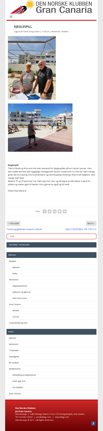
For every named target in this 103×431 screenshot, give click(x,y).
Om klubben (18, 387)
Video (15, 273)
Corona (16, 317)
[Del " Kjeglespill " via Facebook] (44, 211)
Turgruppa (14, 350)
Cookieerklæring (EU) (18, 323)
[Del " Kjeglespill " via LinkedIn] (54, 211)
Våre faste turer (20, 298)
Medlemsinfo (15, 369)
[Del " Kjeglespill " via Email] (59, 211)
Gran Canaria (15, 304)
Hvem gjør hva (19, 381)
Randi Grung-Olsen (31, 31)
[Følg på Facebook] (93, 423)
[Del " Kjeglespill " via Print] (64, 211)
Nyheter (16, 267)
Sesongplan (14, 356)
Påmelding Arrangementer (24, 375)
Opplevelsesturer (20, 286)
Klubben (64, 31)
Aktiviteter (55, 31)
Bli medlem (14, 362)
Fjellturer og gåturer (22, 292)
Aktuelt (16, 310)
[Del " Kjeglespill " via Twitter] (49, 211)
